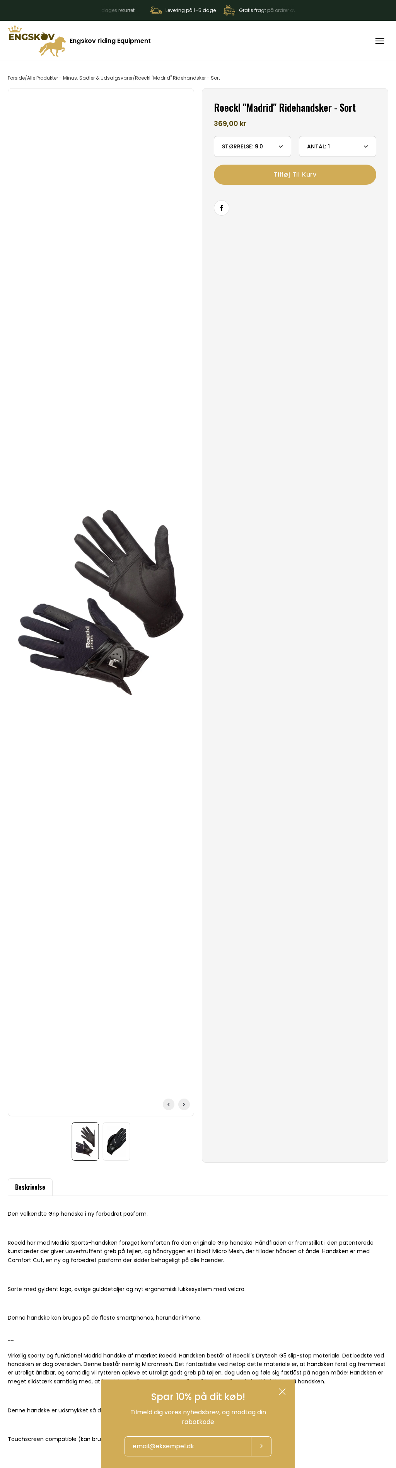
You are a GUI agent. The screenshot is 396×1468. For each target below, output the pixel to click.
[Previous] (168, 1104)
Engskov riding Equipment (110, 40)
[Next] (184, 1104)
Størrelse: (242, 146)
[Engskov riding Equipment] (37, 41)
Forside (16, 78)
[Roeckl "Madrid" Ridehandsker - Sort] (85, 1141)
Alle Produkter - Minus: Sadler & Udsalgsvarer (80, 78)
